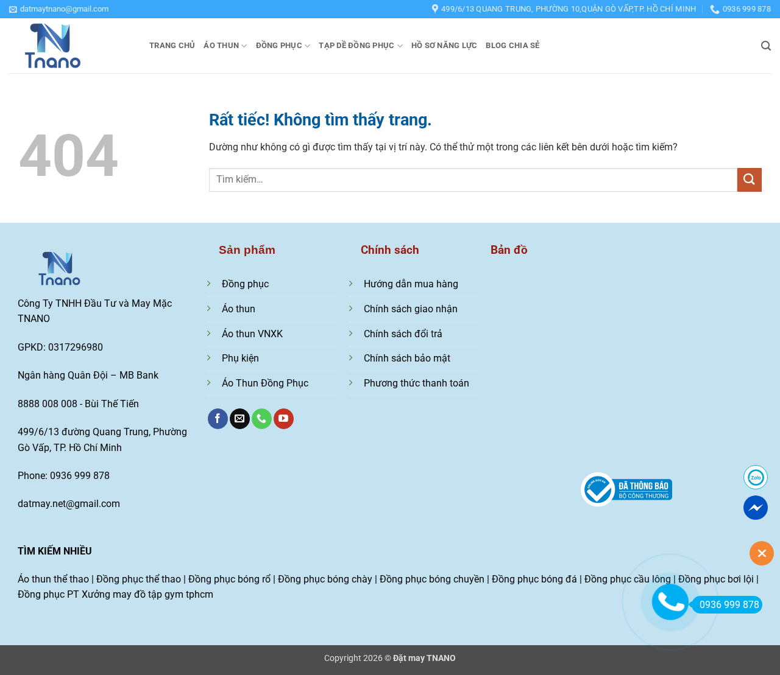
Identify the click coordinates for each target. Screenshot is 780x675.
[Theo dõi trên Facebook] (218, 418)
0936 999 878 (729, 604)
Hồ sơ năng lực (444, 45)
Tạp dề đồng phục (356, 45)
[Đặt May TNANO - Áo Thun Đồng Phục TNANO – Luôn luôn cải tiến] (70, 45)
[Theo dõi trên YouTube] (284, 418)
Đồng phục (279, 45)
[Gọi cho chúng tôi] (262, 418)
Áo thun (221, 45)
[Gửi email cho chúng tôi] (240, 418)
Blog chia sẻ (512, 45)
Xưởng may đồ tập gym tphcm (147, 594)
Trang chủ (172, 45)
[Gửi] (749, 180)
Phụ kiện (240, 358)
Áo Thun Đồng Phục (265, 383)
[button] (58, 9)
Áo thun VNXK (252, 334)
